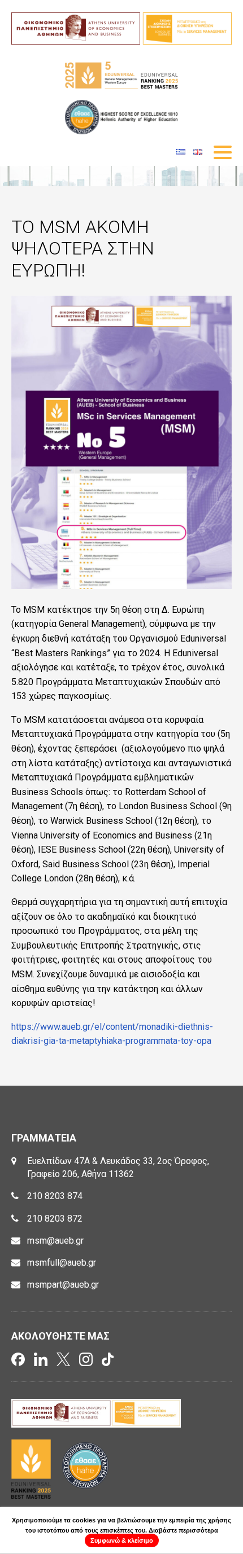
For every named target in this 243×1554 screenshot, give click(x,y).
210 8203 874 (55, 1196)
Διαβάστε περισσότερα (183, 1530)
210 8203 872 (55, 1218)
